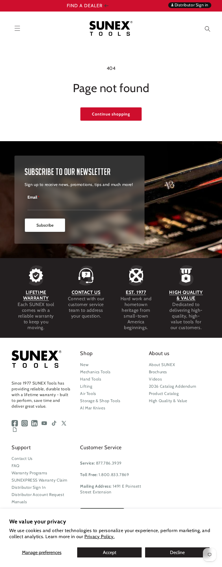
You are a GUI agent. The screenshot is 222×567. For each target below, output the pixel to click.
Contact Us (22, 458)
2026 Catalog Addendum (172, 386)
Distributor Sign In (29, 487)
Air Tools (88, 393)
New (84, 364)
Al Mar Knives (92, 408)
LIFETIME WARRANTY (36, 295)
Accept (109, 552)
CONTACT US (86, 292)
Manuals (19, 501)
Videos (155, 379)
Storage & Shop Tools (100, 400)
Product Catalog (164, 393)
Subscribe (44, 225)
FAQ (16, 465)
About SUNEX (162, 364)
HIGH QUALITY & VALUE (186, 295)
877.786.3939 (109, 463)
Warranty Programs (29, 472)
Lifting (86, 386)
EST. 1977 (136, 292)
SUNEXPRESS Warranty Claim (39, 480)
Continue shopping (111, 114)
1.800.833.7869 (114, 474)
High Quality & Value (168, 400)
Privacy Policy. (99, 536)
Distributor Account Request (38, 494)
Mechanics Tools (95, 371)
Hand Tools (90, 379)
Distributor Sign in (190, 5)
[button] (203, 28)
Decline (177, 552)
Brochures (158, 371)
